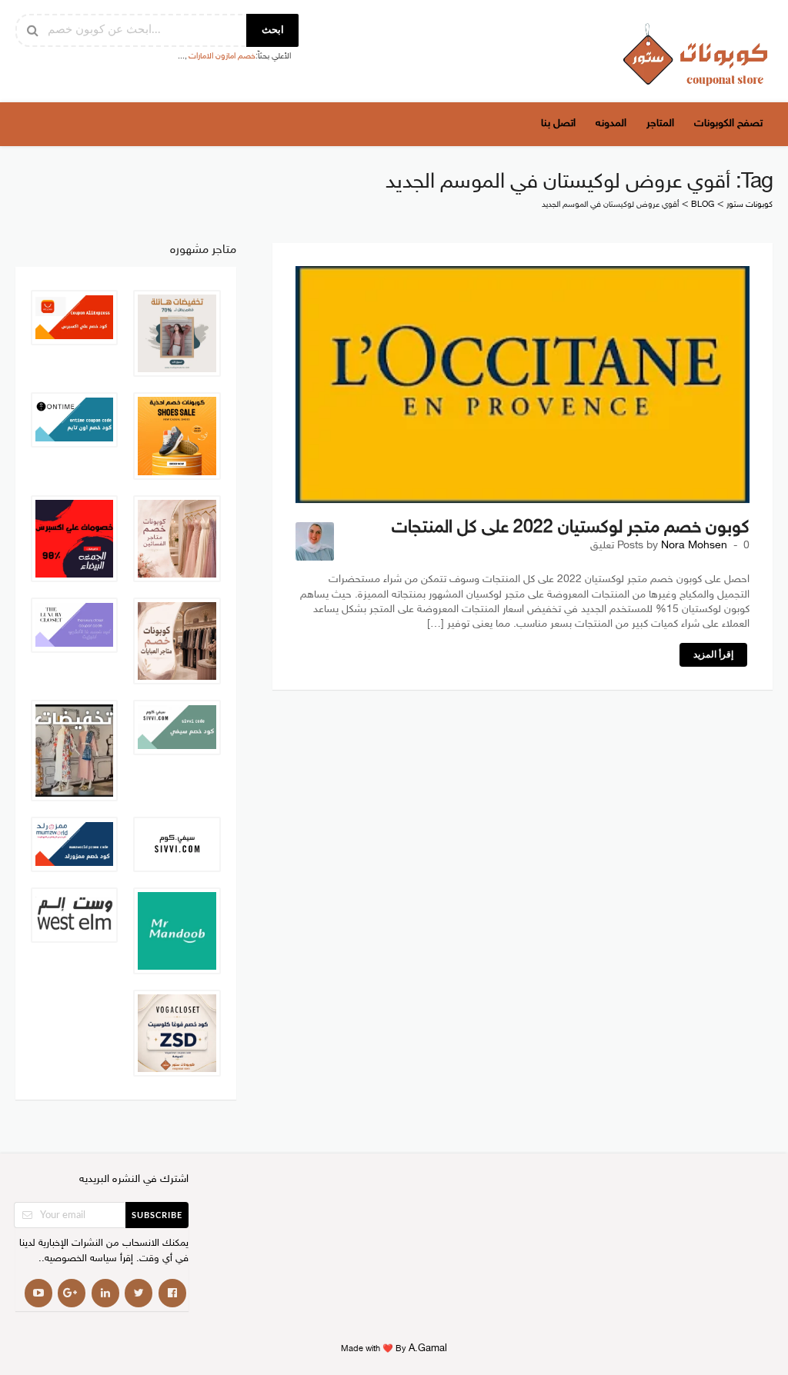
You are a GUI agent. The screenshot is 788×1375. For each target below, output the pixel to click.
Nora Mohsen (694, 546)
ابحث (273, 30)
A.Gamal (428, 1349)
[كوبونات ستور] (696, 54)
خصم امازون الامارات (222, 57)
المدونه (611, 123)
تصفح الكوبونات (728, 123)
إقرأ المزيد (713, 654)
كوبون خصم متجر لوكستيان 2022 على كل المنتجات (571, 528)
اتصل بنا (558, 123)
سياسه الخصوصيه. (79, 1259)
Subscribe (157, 1215)
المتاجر (660, 123)
